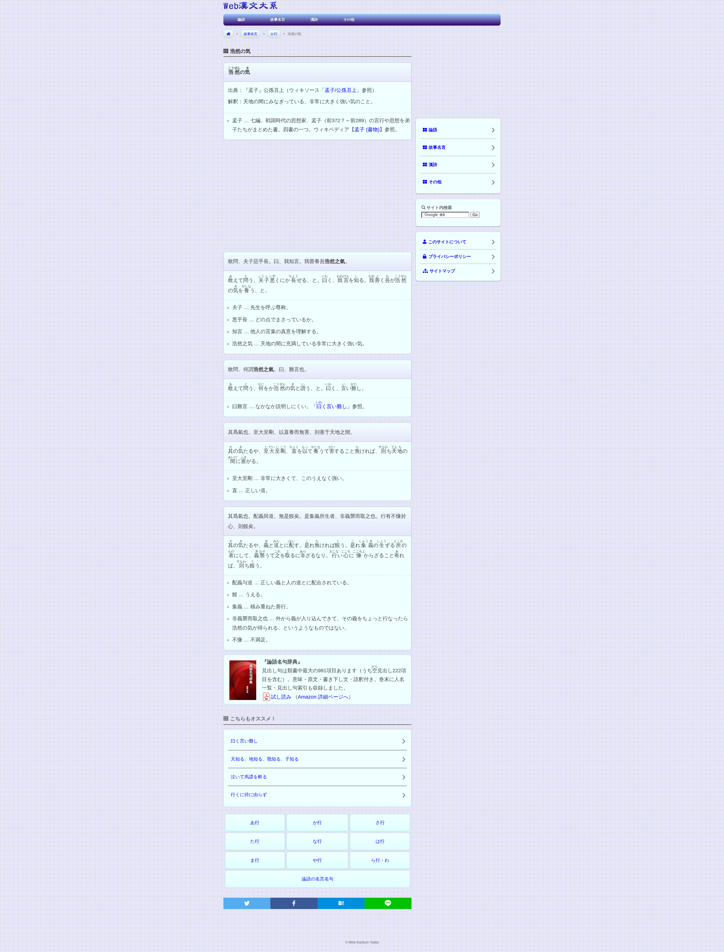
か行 (274, 34)
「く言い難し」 (331, 405)
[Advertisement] (317, 195)
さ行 (380, 822)
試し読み (281, 697)
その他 (348, 19)
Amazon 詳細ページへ (323, 697)
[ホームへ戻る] (250, 6)
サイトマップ (442, 271)
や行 (317, 860)
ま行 (254, 860)
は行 (380, 841)
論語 (241, 19)
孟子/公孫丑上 (341, 90)
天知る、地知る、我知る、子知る (265, 759)
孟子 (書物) (367, 129)
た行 (254, 841)
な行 (317, 841)
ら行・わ (380, 860)
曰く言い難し (244, 740)
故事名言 (277, 19)
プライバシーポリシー (449, 256)
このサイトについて (447, 242)
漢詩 (314, 19)
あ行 (254, 822)
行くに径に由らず (249, 794)
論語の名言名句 (317, 878)
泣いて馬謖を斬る (249, 776)
